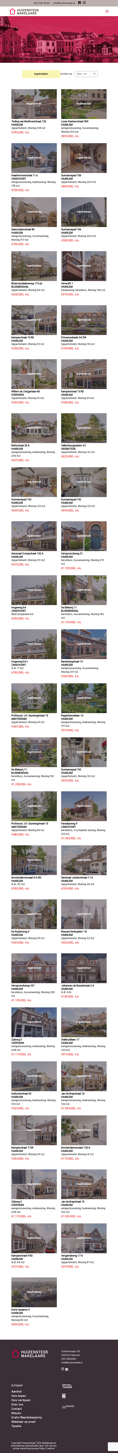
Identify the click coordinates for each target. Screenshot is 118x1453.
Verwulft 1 (67, 283)
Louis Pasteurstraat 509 (74, 121)
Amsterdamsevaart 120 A (75, 1147)
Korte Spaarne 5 (20, 1309)
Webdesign (47, 1443)
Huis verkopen (21, 1400)
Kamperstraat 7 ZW (22, 1147)
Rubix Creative (47, 1448)
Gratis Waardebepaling (26, 1417)
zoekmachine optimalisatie (25, 1446)
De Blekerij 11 (69, 607)
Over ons (17, 1404)
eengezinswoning (71, 128)
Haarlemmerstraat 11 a (24, 175)
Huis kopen (18, 1396)
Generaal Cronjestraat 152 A (27, 553)
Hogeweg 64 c (19, 661)
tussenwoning (90, 128)
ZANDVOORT (18, 178)
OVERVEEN (17, 394)
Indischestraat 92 (21, 1093)
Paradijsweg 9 (69, 823)
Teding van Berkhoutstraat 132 (28, 121)
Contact (16, 1409)
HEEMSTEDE (68, 448)
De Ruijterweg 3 (20, 931)
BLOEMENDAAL (20, 286)
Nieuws (16, 1413)
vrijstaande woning (85, 830)
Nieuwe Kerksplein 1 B (74, 931)
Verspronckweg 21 (72, 553)
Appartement (19, 128)
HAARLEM (17, 124)
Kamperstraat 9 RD (22, 1255)
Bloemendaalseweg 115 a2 (26, 283)
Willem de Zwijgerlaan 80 (25, 391)
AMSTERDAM (19, 718)
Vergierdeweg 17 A (72, 1255)
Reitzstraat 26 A (20, 445)
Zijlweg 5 (16, 1039)
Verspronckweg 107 (22, 985)
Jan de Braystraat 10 (72, 1093)
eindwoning (67, 290)
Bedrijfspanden (20, 614)
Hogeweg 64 (18, 607)
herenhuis (81, 290)
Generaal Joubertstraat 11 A (77, 877)
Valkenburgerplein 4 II (73, 445)
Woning (32, 128)
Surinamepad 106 (71, 175)
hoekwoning (39, 182)
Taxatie (16, 1426)
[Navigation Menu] (107, 11)
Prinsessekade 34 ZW (73, 337)
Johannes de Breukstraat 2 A (77, 985)
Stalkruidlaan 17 (70, 1039)
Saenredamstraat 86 (23, 229)
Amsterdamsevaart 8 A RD (26, 877)
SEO (39, 1443)
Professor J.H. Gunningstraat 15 (29, 715)
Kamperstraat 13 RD (22, 337)
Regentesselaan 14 (72, 715)
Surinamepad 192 (21, 499)
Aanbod (16, 1391)
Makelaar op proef (23, 1422)
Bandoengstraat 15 (72, 661)
